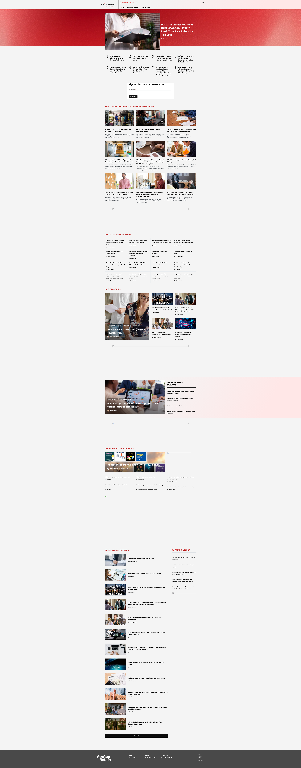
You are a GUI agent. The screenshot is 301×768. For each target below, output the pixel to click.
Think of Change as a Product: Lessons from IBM (117, 477)
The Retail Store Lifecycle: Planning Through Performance (118, 130)
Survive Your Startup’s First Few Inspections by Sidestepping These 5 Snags (115, 265)
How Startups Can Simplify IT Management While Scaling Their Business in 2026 (160, 276)
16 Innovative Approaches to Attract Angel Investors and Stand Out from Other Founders (185, 310)
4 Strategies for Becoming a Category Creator (144, 573)
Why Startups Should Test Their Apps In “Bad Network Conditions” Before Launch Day (184, 276)
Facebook (200, 756)
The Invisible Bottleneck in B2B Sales (176, 406)
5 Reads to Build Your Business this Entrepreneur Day (180, 487)
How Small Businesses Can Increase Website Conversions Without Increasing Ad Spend (149, 194)
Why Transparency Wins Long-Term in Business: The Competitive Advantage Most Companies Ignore (150, 162)
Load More (136, 735)
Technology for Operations (125, 399)
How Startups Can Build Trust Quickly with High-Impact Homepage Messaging (138, 253)
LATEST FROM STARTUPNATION (118, 234)
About (130, 755)
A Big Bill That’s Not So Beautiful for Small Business (146, 678)
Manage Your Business (112, 399)
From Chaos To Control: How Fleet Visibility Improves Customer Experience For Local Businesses (114, 276)
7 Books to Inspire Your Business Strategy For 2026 (133, 464)
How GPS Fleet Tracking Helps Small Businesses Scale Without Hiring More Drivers (138, 276)
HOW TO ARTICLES (113, 289)
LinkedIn (200, 759)
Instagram (200, 760)
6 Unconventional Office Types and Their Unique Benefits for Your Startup (119, 161)
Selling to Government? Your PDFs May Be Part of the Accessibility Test (181, 130)
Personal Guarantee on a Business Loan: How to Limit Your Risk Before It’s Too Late (177, 29)
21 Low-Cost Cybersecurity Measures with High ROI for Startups (183, 334)
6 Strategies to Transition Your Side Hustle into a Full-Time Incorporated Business (147, 648)
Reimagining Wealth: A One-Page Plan (145, 477)
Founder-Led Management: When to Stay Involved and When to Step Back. (181, 193)
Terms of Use (132, 757)
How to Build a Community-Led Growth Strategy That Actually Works (119, 193)
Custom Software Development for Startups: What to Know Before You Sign (115, 242)
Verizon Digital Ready (166, 757)
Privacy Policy (164, 755)
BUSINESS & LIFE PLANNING (117, 550)
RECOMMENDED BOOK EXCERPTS (119, 448)
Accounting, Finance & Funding (114, 325)
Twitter (199, 757)
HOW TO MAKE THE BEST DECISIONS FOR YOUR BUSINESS (129, 106)
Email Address (132, 89)
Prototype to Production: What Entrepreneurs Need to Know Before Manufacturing (183, 265)
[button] (98, 4)
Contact (147, 755)
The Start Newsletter (150, 757)
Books (109, 460)
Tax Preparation (126, 325)
